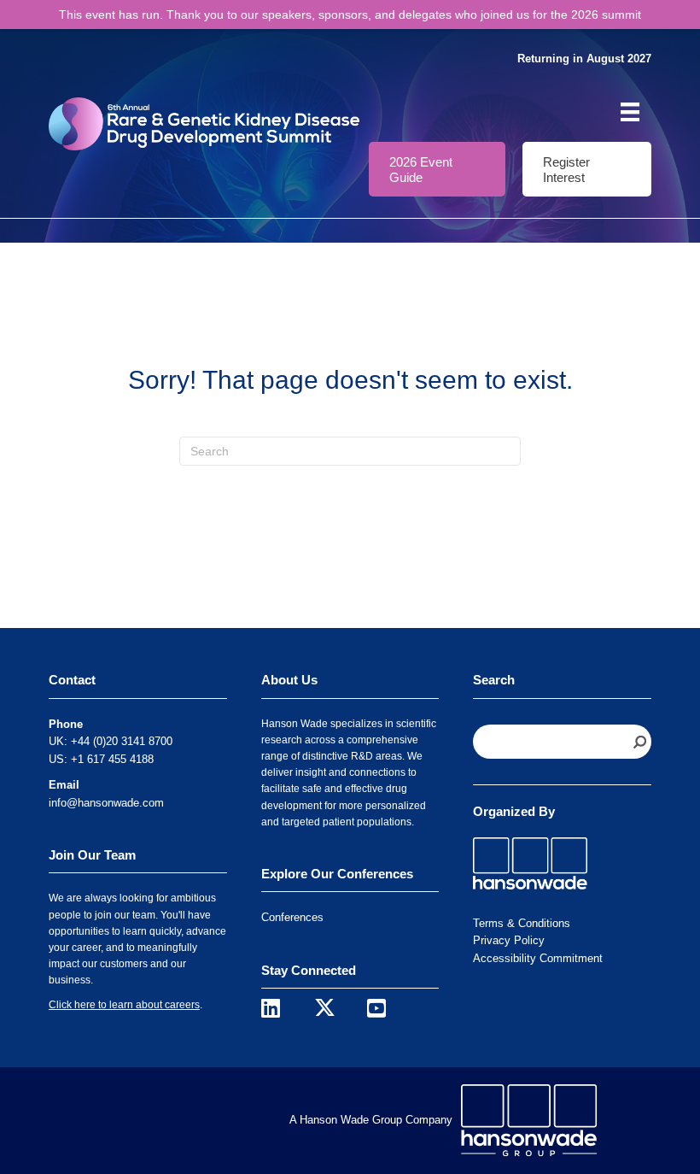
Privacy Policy (509, 940)
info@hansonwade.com (106, 802)
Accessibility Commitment (538, 958)
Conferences (292, 917)
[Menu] (630, 112)
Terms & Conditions (521, 923)
